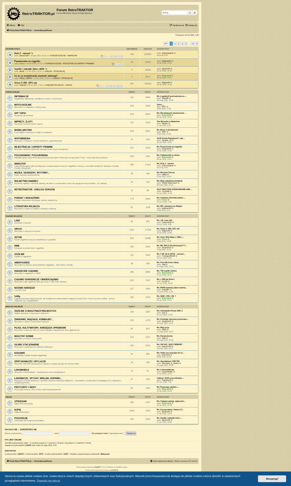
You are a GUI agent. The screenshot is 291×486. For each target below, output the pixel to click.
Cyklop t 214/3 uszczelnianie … (170, 378)
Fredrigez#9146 (168, 256)
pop (163, 313)
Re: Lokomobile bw (165, 370)
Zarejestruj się (28, 429)
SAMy (17, 296)
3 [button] (178, 43)
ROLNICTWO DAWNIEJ (26, 181)
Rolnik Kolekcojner (169, 183)
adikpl (164, 174)
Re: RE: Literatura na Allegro (169, 206)
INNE (17, 246)
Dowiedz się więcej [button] (48, 480)
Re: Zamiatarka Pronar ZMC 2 (170, 311)
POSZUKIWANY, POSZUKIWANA (31, 155)
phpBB (97, 467)
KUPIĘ (17, 410)
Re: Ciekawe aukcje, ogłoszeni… (171, 401)
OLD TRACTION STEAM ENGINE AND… (174, 189)
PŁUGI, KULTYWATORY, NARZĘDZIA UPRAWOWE (40, 328)
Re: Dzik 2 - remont (165, 164)
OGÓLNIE (19, 254)
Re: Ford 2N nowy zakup (168, 262)
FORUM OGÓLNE (58, 56)
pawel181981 (167, 372)
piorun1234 (24, 56)
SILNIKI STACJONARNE (26, 344)
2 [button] (174, 43)
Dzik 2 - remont (22, 53)
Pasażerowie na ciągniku (27, 61)
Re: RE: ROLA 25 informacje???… (172, 246)
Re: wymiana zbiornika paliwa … (171, 198)
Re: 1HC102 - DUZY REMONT (169, 344)
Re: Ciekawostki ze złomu (168, 155)
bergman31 (166, 61)
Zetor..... (160, 105)
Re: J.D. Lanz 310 (164, 220)
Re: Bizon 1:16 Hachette (167, 130)
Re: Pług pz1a (163, 328)
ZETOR (18, 237)
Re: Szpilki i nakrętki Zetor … (169, 418)
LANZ (17, 220)
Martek (165, 123)
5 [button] (186, 43)
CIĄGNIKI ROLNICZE (55, 85)
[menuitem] (21, 25)
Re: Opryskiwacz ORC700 (168, 361)
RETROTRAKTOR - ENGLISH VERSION (34, 189)
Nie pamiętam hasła (100, 433)
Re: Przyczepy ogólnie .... (168, 387)
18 (111, 86)
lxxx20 (164, 281)
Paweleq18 (166, 380)
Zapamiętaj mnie (116, 433)
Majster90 (166, 83)
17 (107, 86)
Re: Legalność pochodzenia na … (172, 96)
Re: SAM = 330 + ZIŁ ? (166, 296)
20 (118, 86)
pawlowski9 (166, 208)
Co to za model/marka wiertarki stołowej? (36, 76)
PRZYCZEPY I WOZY (25, 387)
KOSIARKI (19, 353)
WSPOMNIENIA (22, 138)
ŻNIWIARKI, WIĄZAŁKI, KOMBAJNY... (33, 319)
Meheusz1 (105, 454)
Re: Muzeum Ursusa (166, 172)
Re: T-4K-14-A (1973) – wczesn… (171, 254)
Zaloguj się (11, 429)
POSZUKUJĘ (59, 71)
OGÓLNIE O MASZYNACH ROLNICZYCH (35, 311)
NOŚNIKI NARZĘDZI (24, 288)
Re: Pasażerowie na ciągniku (169, 147)
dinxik (22, 71)
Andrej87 (165, 290)
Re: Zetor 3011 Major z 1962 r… (170, 237)
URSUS (69, 85)
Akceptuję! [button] (272, 478)
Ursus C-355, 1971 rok (25, 83)
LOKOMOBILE (21, 370)
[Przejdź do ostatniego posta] (175, 53)
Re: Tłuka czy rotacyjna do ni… (170, 353)
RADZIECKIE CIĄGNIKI (26, 271)
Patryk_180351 (26, 78)
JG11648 (165, 191)
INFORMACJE (21, 96)
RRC (164, 107)
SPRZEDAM (20, 401)
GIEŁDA (48, 71)
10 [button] (192, 43)
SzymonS (166, 355)
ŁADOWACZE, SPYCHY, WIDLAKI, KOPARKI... (38, 378)
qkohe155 (166, 69)
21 (121, 86)
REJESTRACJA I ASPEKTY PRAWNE (78, 63)
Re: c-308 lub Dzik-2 (165, 279)
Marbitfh (165, 98)
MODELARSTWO (23, 130)
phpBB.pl (114, 470)
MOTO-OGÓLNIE (23, 105)
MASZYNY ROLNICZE (14, 306)
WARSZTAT (72, 56)
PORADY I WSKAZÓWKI (26, 198)
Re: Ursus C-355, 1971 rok (168, 229)
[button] (165, 44)
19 (114, 86)
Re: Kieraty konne (165, 336)
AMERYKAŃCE (22, 262)
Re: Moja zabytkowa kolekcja (169, 181)
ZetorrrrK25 (167, 222)
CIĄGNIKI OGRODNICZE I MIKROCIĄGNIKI (36, 279)
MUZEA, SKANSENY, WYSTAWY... (32, 172)
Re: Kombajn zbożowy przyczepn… (173, 319)
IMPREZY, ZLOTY (23, 121)
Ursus (22, 63)
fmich (164, 330)
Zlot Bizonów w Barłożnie (168, 121)
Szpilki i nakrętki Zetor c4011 (29, 69)
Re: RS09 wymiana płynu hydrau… (172, 288)
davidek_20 (166, 140)
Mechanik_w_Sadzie (170, 363)
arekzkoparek (167, 53)
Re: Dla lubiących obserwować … (171, 113)
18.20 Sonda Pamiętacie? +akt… (171, 138)
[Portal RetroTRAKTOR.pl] (31, 13)
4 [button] (182, 43)
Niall (163, 264)
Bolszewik (166, 76)
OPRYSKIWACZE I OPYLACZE (30, 361)
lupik (164, 338)
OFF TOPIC (20, 113)
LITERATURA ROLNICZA (27, 206)
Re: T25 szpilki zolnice (167, 271)
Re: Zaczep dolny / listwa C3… (170, 410)
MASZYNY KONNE (24, 336)
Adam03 (23, 85)
